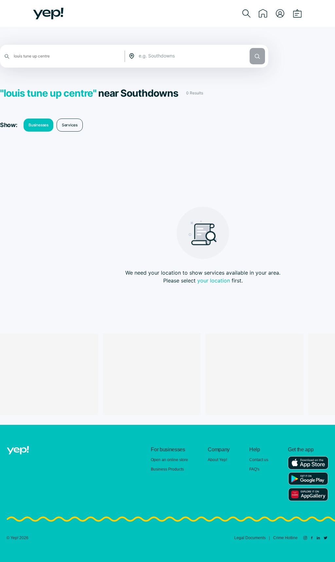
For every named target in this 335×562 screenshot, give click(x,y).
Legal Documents (250, 538)
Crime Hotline (285, 538)
